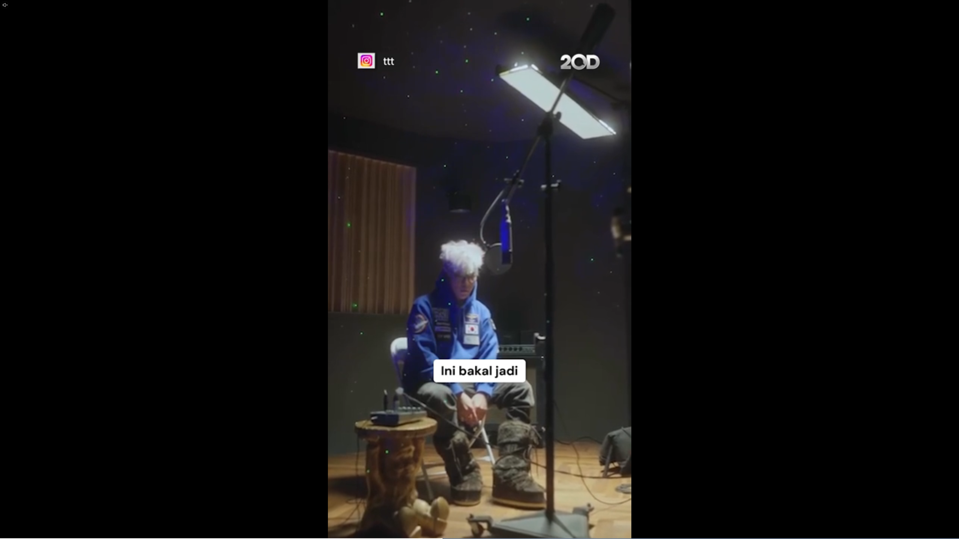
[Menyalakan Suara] (5, 5)
